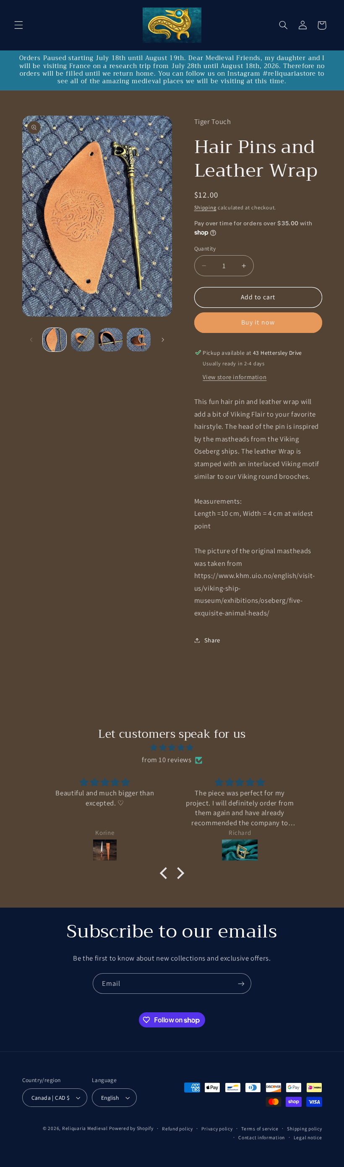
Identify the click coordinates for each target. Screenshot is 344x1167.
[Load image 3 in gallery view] (110, 339)
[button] (18, 25)
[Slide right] (163, 339)
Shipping (205, 207)
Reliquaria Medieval (85, 1128)
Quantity (205, 248)
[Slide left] (31, 339)
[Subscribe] (241, 983)
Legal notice (308, 1137)
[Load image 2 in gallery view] (82, 339)
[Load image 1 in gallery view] (54, 339)
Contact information (261, 1137)
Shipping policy (304, 1128)
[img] (172, 748)
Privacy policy (216, 1128)
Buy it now (258, 322)
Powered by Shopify (131, 1128)
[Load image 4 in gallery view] (138, 339)
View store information (234, 377)
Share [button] (212, 640)
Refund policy (177, 1128)
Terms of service (260, 1128)
